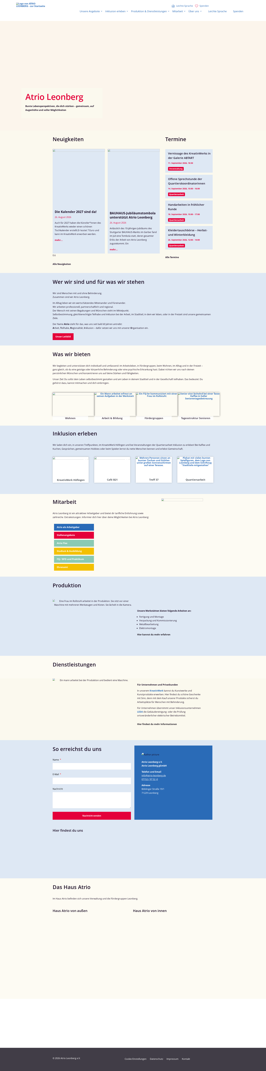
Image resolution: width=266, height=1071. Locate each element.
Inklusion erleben (115, 11)
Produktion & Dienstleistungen (149, 11)
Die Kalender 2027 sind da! (76, 211)
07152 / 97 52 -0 (150, 779)
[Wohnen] (73, 404)
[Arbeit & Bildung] (115, 404)
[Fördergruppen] (157, 404)
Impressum (172, 1058)
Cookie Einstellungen (135, 1058)
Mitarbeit (177, 11)
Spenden (238, 11)
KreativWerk (156, 690)
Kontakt (186, 1058)
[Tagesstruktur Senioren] (199, 404)
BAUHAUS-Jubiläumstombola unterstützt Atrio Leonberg (133, 215)
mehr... (59, 240)
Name (56, 760)
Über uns (193, 11)
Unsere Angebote (90, 11)
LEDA (140, 711)
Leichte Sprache (217, 11)
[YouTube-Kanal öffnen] (204, 1059)
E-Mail (56, 774)
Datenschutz (156, 1058)
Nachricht (58, 789)
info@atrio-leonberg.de (154, 775)
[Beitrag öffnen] (79, 179)
